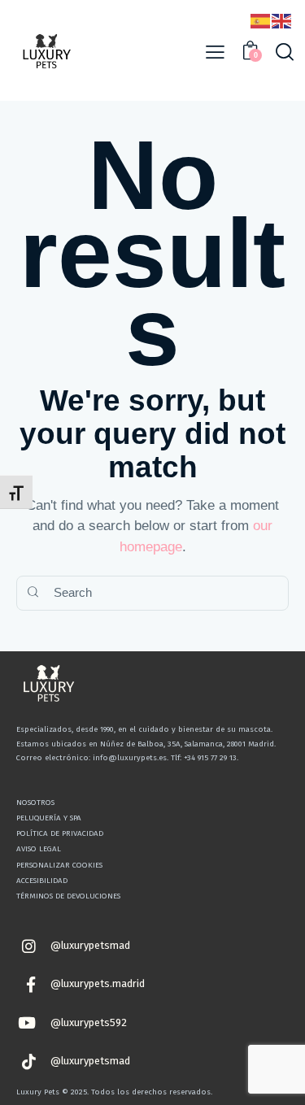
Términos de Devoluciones (68, 896)
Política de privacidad (59, 833)
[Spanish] (261, 20)
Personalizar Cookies (59, 865)
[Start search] (33, 593)
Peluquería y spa (48, 818)
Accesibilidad (42, 880)
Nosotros (35, 802)
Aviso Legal (38, 849)
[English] (282, 20)
